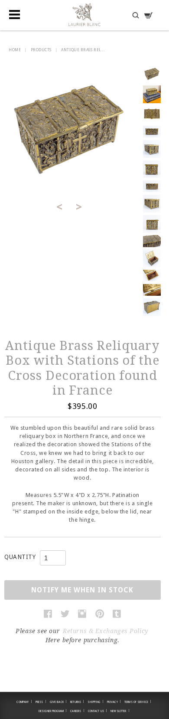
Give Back (58, 701)
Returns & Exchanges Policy (105, 630)
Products (41, 50)
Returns (77, 701)
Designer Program (53, 711)
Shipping (95, 701)
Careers (77, 711)
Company (24, 701)
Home (15, 50)
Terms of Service (137, 701)
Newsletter (120, 711)
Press (41, 701)
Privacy (114, 701)
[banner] (84, 14)
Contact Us (97, 711)
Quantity (20, 556)
